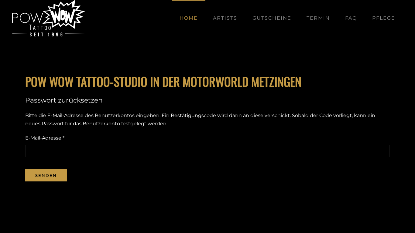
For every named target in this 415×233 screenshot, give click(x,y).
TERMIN (318, 18)
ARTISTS (225, 18)
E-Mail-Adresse (44, 138)
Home (189, 18)
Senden (46, 175)
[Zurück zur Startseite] (48, 18)
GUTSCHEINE (271, 18)
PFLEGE (383, 18)
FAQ (351, 18)
